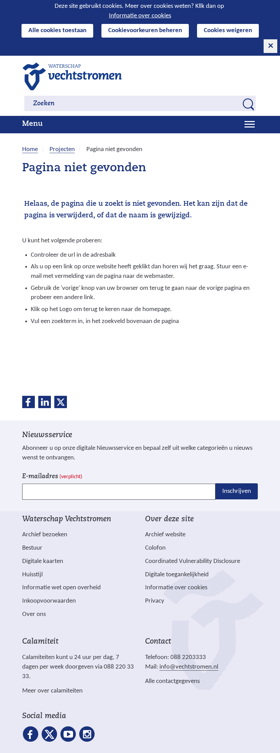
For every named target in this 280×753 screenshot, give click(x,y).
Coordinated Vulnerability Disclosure (192, 561)
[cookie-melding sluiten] (270, 46)
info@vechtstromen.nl (188, 667)
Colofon (155, 548)
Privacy (154, 601)
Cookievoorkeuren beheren (145, 30)
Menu (32, 124)
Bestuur (32, 548)
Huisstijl (32, 575)
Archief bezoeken (44, 535)
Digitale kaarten (42, 561)
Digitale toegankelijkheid (177, 575)
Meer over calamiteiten (52, 691)
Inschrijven (236, 491)
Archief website (165, 535)
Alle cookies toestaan (57, 30)
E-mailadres (52, 476)
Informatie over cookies (140, 16)
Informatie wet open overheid (61, 587)
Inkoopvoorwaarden (49, 601)
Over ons (34, 614)
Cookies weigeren (228, 30)
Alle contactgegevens (172, 681)
